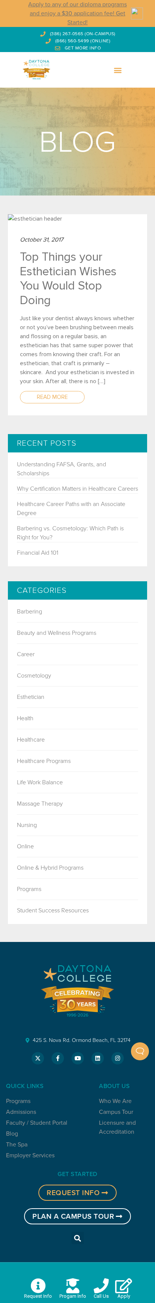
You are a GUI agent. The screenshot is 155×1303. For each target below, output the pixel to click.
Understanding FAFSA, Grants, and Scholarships (61, 469)
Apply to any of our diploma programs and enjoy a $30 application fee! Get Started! (77, 13)
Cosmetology (34, 675)
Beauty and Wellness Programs (56, 632)
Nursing (27, 825)
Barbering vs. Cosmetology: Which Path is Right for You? (70, 533)
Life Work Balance (40, 782)
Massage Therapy (40, 803)
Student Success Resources (53, 910)
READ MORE (52, 397)
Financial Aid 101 (37, 552)
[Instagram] (117, 1058)
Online (25, 846)
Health (25, 718)
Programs (29, 889)
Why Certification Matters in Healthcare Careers (77, 488)
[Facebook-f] (58, 1058)
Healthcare (31, 739)
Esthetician (30, 697)
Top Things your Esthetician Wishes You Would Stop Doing (68, 278)
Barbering (29, 611)
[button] (118, 70)
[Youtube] (77, 1058)
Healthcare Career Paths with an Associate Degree (71, 508)
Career (26, 654)
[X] (38, 1058)
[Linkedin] (97, 1058)
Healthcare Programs (44, 761)
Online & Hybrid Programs (50, 867)
